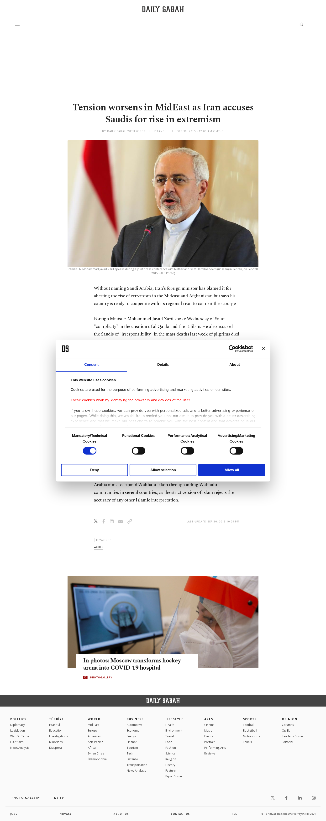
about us (121, 814)
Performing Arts (215, 748)
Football (248, 725)
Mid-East (93, 725)
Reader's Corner (293, 736)
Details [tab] (163, 364)
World (94, 719)
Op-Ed (286, 730)
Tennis (247, 742)
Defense (132, 759)
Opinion (290, 719)
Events (208, 736)
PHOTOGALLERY (101, 677)
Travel (169, 736)
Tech (130, 753)
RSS (234, 814)
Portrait (209, 742)
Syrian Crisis (96, 753)
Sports (250, 719)
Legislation (17, 730)
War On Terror (20, 736)
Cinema (209, 725)
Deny (94, 470)
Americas (94, 736)
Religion (170, 759)
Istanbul (54, 725)
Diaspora (55, 748)
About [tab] (234, 364)
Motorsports (251, 736)
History (170, 765)
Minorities (56, 742)
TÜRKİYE (56, 719)
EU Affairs (16, 742)
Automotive (134, 725)
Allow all (232, 470)
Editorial (287, 742)
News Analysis (19, 748)
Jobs (13, 814)
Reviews (209, 753)
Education (56, 730)
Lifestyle (174, 719)
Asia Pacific (95, 742)
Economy (133, 730)
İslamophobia (97, 759)
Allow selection (163, 470)
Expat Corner (174, 776)
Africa (92, 748)
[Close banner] (263, 348)
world (98, 547)
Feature (170, 771)
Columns (288, 725)
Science (170, 753)
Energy (131, 736)
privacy (65, 814)
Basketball (250, 730)
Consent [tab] (91, 364)
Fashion (170, 748)
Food (169, 742)
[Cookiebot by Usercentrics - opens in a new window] (232, 348)
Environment (173, 730)
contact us (180, 814)
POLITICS (18, 719)
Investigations (58, 736)
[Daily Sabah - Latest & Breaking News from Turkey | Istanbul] (163, 9)
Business (135, 719)
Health (169, 725)
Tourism (132, 748)
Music (208, 730)
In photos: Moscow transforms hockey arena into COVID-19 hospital (132, 664)
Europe (93, 730)
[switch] (138, 450)
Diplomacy (17, 725)
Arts (208, 719)
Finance (132, 742)
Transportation (137, 765)
